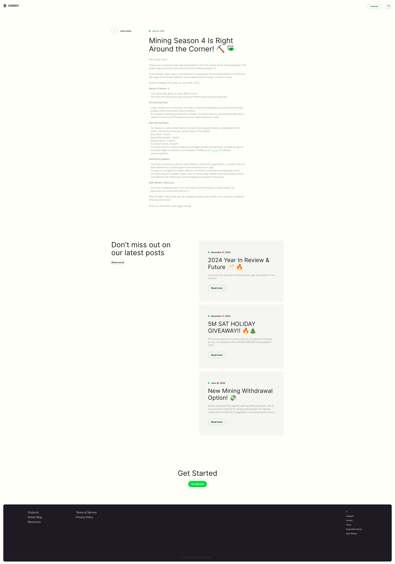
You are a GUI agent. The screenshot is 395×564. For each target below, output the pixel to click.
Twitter (215, 150)
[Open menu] (388, 5)
